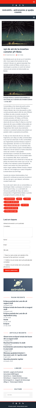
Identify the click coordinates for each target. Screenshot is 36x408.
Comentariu (6, 226)
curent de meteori (12, 202)
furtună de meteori (12, 205)
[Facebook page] (12, 5)
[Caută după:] (18, 394)
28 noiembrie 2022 (10, 55)
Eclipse (6, 324)
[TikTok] (23, 5)
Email (5, 245)
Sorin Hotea (20, 55)
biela (19, 198)
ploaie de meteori (11, 208)
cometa (27, 198)
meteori (25, 205)
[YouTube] (16, 5)
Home (5, 320)
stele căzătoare (11, 211)
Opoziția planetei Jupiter (13, 359)
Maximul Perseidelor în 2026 (14, 343)
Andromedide (10, 198)
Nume (5, 239)
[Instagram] (19, 5)
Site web (5, 250)
